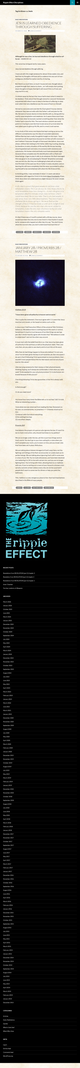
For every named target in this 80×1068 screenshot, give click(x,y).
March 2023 (7, 692)
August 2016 (7, 890)
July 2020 (6, 733)
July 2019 (6, 770)
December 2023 (8, 658)
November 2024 (8, 628)
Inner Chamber (8, 584)
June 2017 (6, 853)
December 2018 (8, 789)
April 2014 (6, 987)
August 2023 (7, 673)
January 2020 (7, 751)
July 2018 (6, 808)
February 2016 (8, 905)
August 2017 (7, 849)
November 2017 (8, 838)
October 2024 (7, 632)
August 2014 (7, 972)
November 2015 (8, 916)
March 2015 (7, 946)
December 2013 (8, 1002)
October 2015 (7, 920)
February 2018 (8, 826)
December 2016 (8, 875)
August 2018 (7, 804)
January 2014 (7, 999)
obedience (47, 232)
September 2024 (8, 635)
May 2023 (6, 684)
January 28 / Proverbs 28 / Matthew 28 (38, 250)
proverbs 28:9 (49, 487)
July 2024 (6, 639)
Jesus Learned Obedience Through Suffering (38, 25)
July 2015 (6, 931)
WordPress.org (8, 1056)
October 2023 (7, 665)
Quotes (5, 1024)
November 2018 (8, 793)
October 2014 (7, 965)
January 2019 (7, 785)
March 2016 (7, 901)
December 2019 (8, 755)
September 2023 (8, 669)
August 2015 (7, 927)
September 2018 (8, 800)
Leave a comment (35, 31)
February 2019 (8, 781)
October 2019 (7, 763)
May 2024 (6, 643)
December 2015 (8, 913)
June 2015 (6, 935)
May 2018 (6, 815)
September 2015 (8, 924)
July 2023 (6, 677)
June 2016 (6, 894)
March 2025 (7, 617)
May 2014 (6, 984)
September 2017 (8, 845)
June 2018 (6, 811)
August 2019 (7, 766)
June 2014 (6, 980)
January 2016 (7, 909)
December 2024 (8, 624)
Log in (5, 1045)
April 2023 (6, 688)
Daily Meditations (21, 19)
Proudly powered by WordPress (12, 1065)
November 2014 (8, 961)
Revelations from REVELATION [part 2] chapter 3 (19, 573)
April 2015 (6, 942)
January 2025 (7, 620)
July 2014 (6, 976)
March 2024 (7, 650)
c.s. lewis (19, 232)
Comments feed (8, 1052)
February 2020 (8, 748)
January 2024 (7, 654)
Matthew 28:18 (37, 487)
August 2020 (7, 729)
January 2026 (7, 605)
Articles (5, 1016)
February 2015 (8, 950)
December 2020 (8, 718)
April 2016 (6, 898)
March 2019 (7, 778)
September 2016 (8, 886)
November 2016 (8, 879)
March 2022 (7, 703)
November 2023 (8, 662)
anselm (19, 487)
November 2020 (8, 722)
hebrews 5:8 (37, 232)
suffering (56, 232)
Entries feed (7, 1048)
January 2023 (7, 699)
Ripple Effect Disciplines (13, 2)
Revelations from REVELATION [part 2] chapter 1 (19, 581)
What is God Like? (9, 1027)
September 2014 (8, 969)
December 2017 (8, 834)
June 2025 (6, 613)
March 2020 (7, 744)
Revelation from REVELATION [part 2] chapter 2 (18, 577)
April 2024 (6, 647)
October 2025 (7, 609)
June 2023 (6, 680)
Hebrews (28, 232)
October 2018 (7, 796)
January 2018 (7, 830)
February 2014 (8, 995)
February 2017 (8, 868)
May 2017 (6, 856)
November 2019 (8, 759)
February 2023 (8, 695)
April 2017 (6, 860)
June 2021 (6, 707)
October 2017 (7, 841)
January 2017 (7, 871)
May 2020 (6, 736)
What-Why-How (8, 1031)
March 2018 (7, 823)
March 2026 (7, 602)
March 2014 (7, 991)
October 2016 (7, 883)
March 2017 (7, 864)
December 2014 (8, 957)
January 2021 (7, 714)
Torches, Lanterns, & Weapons (12, 588)
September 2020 (8, 725)
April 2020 (6, 740)
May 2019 (6, 774)
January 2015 (7, 954)
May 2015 (6, 939)
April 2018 (6, 819)
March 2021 (7, 710)
